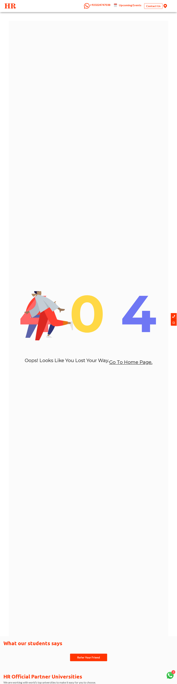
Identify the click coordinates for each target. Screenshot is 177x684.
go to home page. (130, 362)
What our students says (32, 643)
